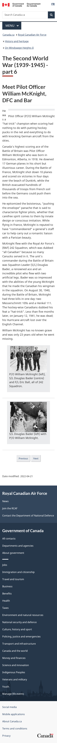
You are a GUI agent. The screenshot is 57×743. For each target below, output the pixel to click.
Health (6, 600)
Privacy (6, 735)
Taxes (5, 608)
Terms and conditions (14, 728)
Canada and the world (15, 651)
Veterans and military (14, 679)
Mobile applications (13, 714)
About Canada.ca (12, 721)
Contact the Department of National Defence (28, 515)
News (5, 501)
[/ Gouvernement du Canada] (21, 4)
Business (7, 586)
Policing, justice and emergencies (21, 636)
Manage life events (13, 693)
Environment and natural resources (22, 615)
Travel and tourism (13, 579)
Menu (10, 25)
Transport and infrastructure (19, 643)
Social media (9, 707)
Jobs (4, 565)
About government (13, 553)
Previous (23, 458)
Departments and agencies (17, 545)
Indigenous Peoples (13, 672)
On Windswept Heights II (19, 48)
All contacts (9, 538)
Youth (5, 686)
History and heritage (17, 41)
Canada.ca (8, 34)
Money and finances (14, 658)
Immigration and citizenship (18, 572)
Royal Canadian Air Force (32, 34)
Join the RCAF (9, 508)
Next (35, 458)
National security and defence (19, 622)
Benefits (7, 593)
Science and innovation (15, 665)
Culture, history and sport (17, 629)
